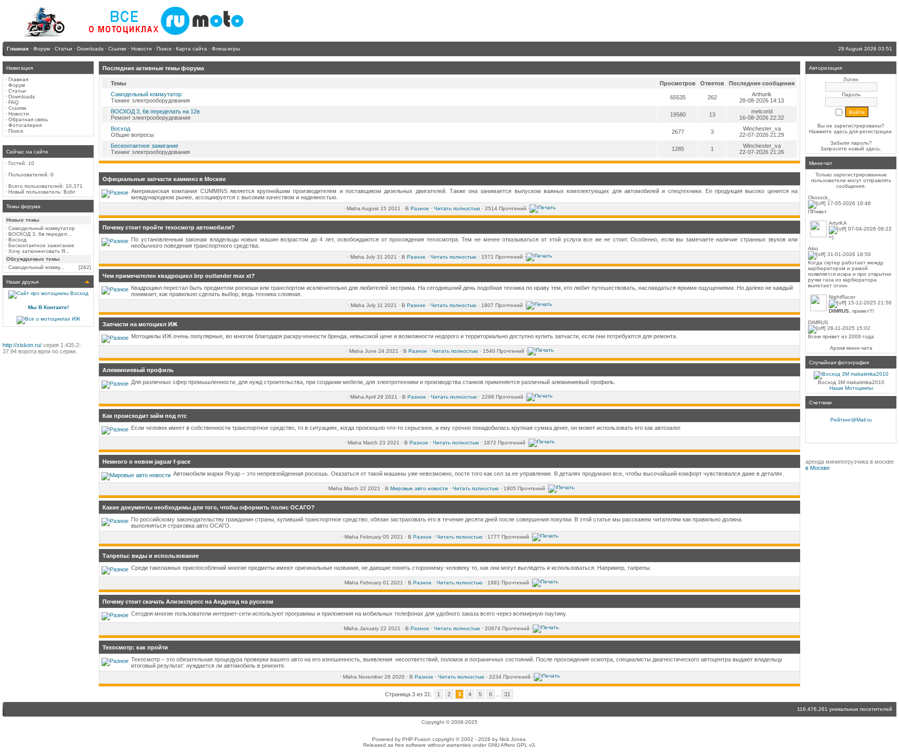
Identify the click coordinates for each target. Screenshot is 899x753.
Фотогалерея (25, 125)
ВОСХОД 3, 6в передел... (40, 234)
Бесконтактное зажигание (41, 245)
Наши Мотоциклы (851, 388)
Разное (419, 208)
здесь (873, 148)
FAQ (13, 102)
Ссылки (17, 108)
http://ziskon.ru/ (22, 345)
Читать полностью (457, 208)
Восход (17, 240)
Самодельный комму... (36, 267)
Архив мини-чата (851, 348)
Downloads (21, 96)
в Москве (817, 468)
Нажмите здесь (828, 131)
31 (507, 694)
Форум (16, 85)
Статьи (17, 91)
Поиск (15, 131)
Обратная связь (28, 119)
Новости (18, 114)
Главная (18, 79)
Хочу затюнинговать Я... (39, 251)
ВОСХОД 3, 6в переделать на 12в (155, 111)
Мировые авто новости (419, 488)
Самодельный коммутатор (41, 228)
